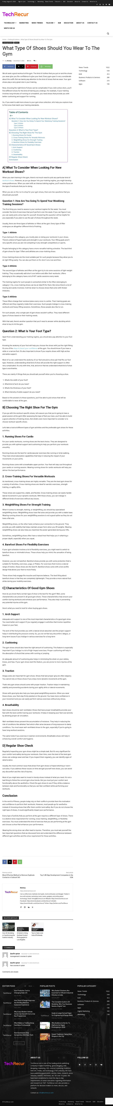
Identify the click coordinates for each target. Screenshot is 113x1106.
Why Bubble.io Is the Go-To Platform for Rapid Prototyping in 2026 (61, 1025)
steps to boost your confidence (25, 348)
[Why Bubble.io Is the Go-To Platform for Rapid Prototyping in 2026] (45, 1025)
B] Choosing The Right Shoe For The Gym (25, 133)
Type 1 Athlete (18, 123)
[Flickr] (90, 1065)
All (25, 986)
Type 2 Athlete (18, 125)
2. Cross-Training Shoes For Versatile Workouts (28, 137)
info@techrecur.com (46, 1093)
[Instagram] (100, 4)
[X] (103, 4)
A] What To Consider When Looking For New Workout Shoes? (33, 118)
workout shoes (8, 180)
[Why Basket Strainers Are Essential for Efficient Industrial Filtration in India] (45, 993)
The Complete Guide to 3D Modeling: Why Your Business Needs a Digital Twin (62, 1004)
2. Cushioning (16, 150)
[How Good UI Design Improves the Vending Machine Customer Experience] (7, 1002)
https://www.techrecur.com (28, 891)
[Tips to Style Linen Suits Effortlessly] (38, 927)
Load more (18, 1043)
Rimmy (9, 61)
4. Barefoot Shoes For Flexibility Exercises (26, 142)
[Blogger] (79, 1065)
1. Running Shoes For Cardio (21, 135)
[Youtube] (109, 4)
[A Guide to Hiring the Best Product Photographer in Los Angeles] (23, 927)
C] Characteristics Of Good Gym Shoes (24, 145)
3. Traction (15, 152)
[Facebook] (97, 4)
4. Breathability (17, 154)
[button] (108, 33)
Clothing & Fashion (13, 39)
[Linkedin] (28, 907)
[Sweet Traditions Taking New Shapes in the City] (45, 1036)
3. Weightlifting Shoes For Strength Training (27, 140)
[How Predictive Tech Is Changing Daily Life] (7, 993)
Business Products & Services (21, 929)
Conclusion (13, 160)
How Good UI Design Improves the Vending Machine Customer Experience (24, 1003)
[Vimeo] (106, 4)
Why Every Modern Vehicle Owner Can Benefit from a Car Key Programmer (24, 1014)
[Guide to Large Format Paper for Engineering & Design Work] (45, 1015)
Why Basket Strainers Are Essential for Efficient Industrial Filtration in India (62, 993)
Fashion (17, 42)
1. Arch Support (17, 147)
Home (4, 39)
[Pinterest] (15, 862)
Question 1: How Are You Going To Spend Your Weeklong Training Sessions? (38, 121)
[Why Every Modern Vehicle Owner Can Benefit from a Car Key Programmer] (7, 1014)
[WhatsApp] (20, 862)
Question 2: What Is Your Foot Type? (23, 130)
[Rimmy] (3, 61)
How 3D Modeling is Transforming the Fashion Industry (8, 935)
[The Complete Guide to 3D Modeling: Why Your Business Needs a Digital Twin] (45, 1004)
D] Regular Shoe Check (18, 157)
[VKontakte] (101, 1065)
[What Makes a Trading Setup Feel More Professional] (7, 1025)
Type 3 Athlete (18, 127)
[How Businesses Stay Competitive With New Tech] (7, 1035)
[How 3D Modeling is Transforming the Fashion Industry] (8, 927)
